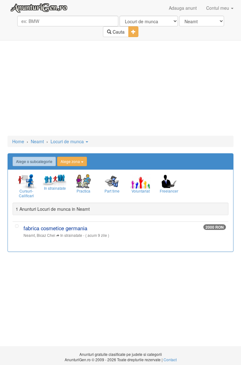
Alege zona (71, 161)
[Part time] (112, 181)
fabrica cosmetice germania (55, 228)
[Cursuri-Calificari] (26, 181)
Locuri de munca (68, 141)
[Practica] (83, 181)
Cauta (118, 32)
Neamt (37, 141)
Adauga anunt (183, 8)
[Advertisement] (120, 89)
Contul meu (218, 8)
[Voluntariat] (140, 181)
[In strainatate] (54, 180)
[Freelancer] (169, 181)
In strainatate (71, 235)
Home (18, 141)
